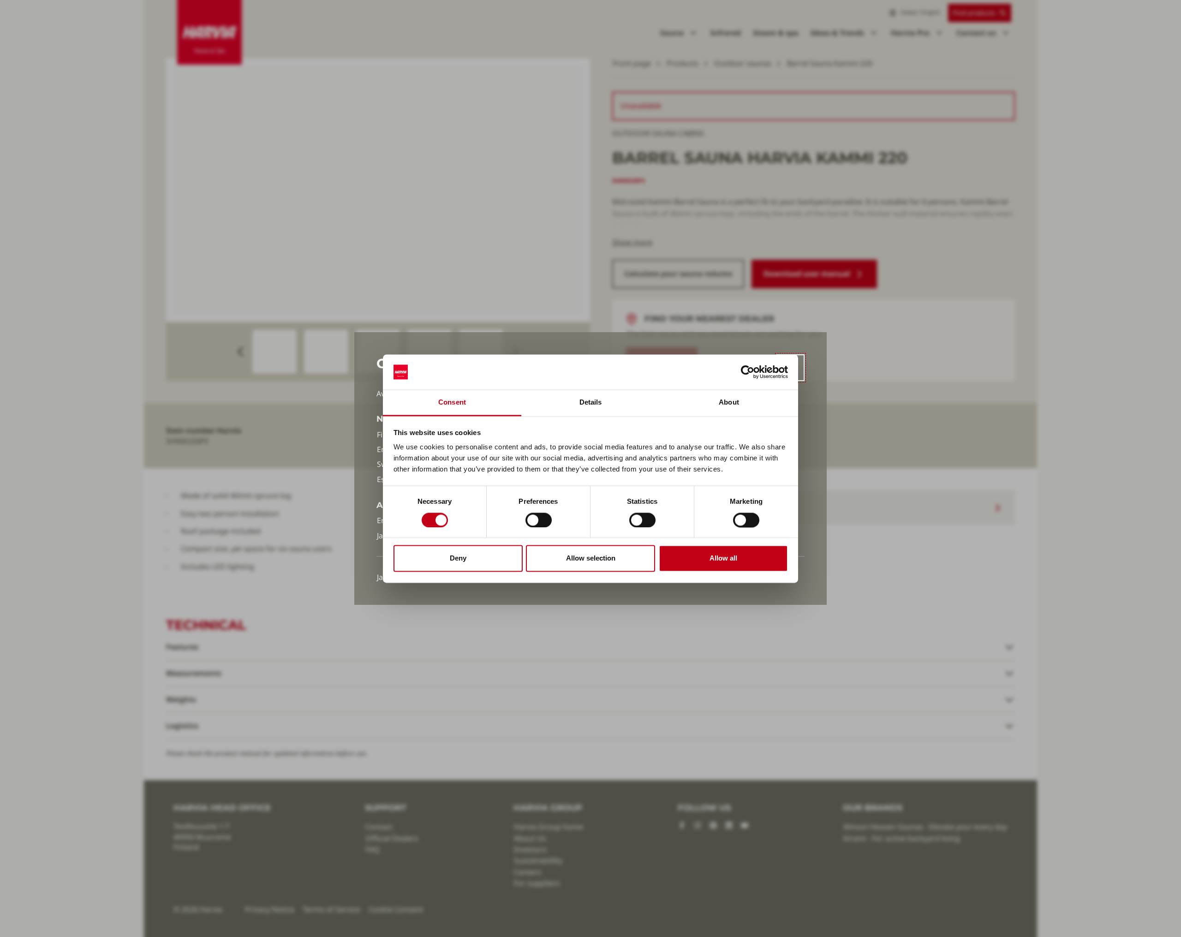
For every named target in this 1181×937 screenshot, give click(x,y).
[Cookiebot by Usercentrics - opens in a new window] (747, 372)
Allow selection (590, 558)
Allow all (723, 558)
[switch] (538, 520)
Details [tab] (590, 402)
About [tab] (729, 402)
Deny (458, 558)
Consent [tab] (452, 402)
